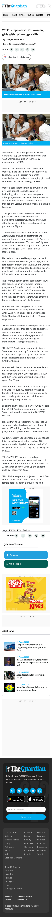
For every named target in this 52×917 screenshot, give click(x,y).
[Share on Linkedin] (33, 49)
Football (41, 839)
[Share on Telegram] (27, 49)
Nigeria (27, 854)
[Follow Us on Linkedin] (33, 791)
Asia (7, 854)
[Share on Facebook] (11, 49)
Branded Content (13, 857)
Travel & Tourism (13, 867)
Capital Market (12, 839)
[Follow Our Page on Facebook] (12, 791)
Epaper (14, 15)
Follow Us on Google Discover (19, 57)
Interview (9, 874)
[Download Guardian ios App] (36, 799)
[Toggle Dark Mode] (41, 6)
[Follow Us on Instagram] (26, 791)
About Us (9, 896)
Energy (8, 843)
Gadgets (9, 881)
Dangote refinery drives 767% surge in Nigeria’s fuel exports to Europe (31, 647)
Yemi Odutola (24, 530)
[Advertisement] (26, 728)
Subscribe (26, 817)
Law (7, 885)
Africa (7, 850)
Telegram (14, 555)
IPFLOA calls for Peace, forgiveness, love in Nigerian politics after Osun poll (32, 663)
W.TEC (13, 530)
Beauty (27, 839)
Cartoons (28, 847)
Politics (30, 15)
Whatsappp (15, 564)
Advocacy (10, 847)
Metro (22, 15)
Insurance (42, 847)
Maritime (41, 850)
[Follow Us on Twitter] (19, 791)
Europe (27, 836)
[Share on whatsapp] (22, 49)
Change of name (13, 888)
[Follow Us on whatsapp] (39, 791)
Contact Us (22, 900)
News (5, 15)
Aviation (9, 836)
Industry (41, 843)
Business (39, 15)
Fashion (41, 836)
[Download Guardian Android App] (16, 799)
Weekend (9, 870)
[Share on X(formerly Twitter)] (17, 49)
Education (29, 843)
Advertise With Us (25, 896)
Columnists (29, 850)
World (40, 854)
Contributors (11, 832)
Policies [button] (8, 900)
